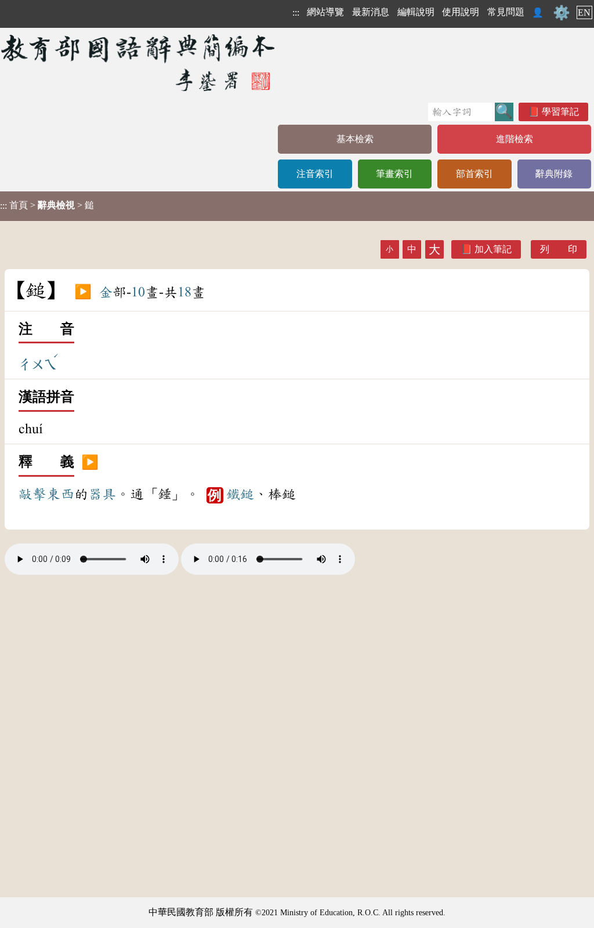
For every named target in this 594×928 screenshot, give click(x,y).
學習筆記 (560, 112)
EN (584, 12)
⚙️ (561, 12)
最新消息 (370, 12)
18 (184, 292)
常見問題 (505, 12)
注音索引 (315, 174)
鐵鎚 (240, 494)
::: (295, 12)
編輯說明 (415, 12)
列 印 (558, 249)
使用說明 (460, 12)
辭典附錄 (554, 174)
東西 (60, 494)
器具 (102, 494)
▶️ (83, 292)
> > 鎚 (47, 205)
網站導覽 (325, 12)
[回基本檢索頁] (139, 62)
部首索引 (474, 174)
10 (138, 292)
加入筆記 (493, 249)
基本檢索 (355, 139)
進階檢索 (514, 139)
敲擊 (32, 494)
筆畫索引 (394, 174)
